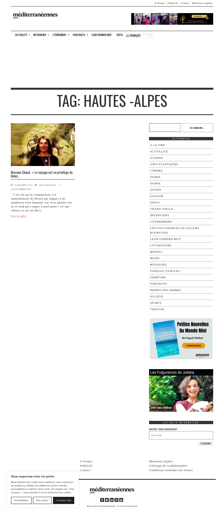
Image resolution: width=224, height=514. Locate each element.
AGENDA (156, 158)
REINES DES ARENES (165, 290)
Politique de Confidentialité (168, 466)
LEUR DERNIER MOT (102, 35)
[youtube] (121, 500)
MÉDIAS (156, 252)
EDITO (120, 35)
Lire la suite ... (20, 216)
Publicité (172, 3)
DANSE (155, 177)
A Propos (159, 3)
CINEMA (156, 170)
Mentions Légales (202, 3)
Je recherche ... (197, 127)
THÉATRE (157, 309)
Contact (185, 3)
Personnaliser (21, 500)
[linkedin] (112, 500)
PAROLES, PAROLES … (166, 271)
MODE (154, 258)
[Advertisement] (112, 63)
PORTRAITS (79, 35)
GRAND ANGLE (161, 209)
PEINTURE (158, 277)
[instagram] (116, 500)
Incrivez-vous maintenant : (163, 429)
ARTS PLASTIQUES (164, 164)
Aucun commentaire (21, 189)
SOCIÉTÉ (156, 296)
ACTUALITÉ (21, 35)
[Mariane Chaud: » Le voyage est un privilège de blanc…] (43, 145)
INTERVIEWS (39, 35)
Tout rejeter (42, 500)
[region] (43, 489)
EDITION (156, 196)
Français (135, 35)
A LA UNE (157, 145)
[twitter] (107, 500)
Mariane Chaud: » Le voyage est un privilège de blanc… (42, 174)
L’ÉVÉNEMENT (59, 35)
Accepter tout (63, 500)
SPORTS (155, 303)
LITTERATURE (160, 245)
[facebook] (102, 500)
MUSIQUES (158, 264)
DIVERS (155, 190)
